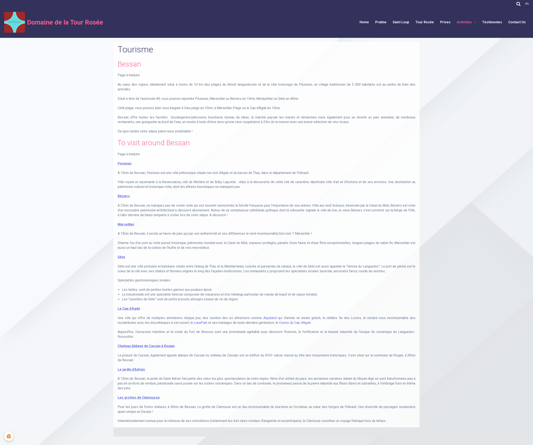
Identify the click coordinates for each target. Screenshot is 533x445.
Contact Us (517, 22)
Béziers (124, 196)
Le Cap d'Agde (129, 309)
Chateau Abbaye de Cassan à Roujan (146, 346)
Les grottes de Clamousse (139, 397)
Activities (465, 22)
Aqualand (270, 318)
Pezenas (125, 163)
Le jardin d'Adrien (131, 369)
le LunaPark (198, 323)
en (527, 3)
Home (364, 22)
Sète (121, 257)
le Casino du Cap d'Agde (293, 323)
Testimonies (492, 22)
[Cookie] (9, 436)
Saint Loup (401, 22)
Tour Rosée (424, 22)
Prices (445, 22)
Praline (380, 22)
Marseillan (126, 224)
